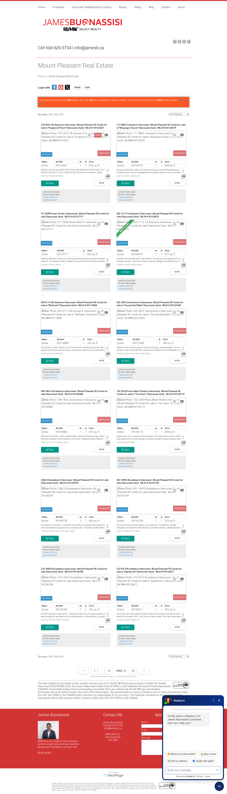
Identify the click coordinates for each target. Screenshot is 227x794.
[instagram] (188, 41)
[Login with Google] (60, 88)
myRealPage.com (113, 775)
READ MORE (44, 752)
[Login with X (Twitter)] (67, 88)
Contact (165, 7)
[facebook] (174, 41)
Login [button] (87, 87)
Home (41, 7)
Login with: (44, 87)
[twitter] (179, 41)
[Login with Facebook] (54, 88)
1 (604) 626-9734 (49, 197)
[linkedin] (183, 41)
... (101, 670)
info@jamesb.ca (113, 728)
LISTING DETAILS (50, 183)
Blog (151, 7)
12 (109, 670)
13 (124, 670)
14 (133, 670)
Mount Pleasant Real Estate (64, 76)
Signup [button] (77, 87)
